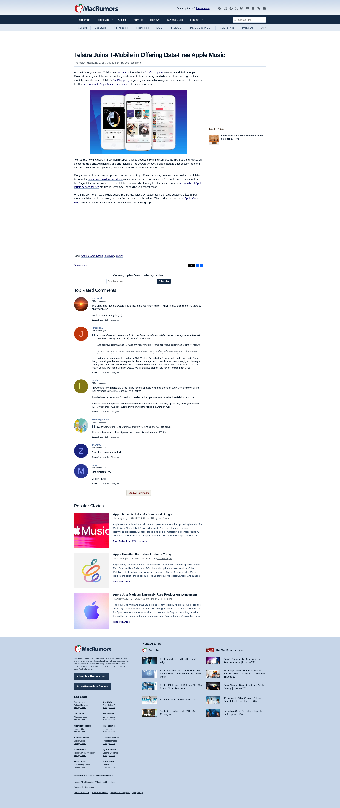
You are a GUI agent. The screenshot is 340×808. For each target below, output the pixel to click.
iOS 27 (159, 28)
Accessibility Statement (84, 787)
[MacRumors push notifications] (253, 8)
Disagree (115, 320)
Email (76, 708)
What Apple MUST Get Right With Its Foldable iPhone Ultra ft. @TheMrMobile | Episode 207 (245, 673)
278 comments (139, 541)
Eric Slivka (107, 702)
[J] (81, 340)
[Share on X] (191, 265)
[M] (81, 477)
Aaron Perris (108, 761)
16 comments (81, 265)
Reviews (155, 19)
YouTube (153, 650)
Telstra (119, 255)
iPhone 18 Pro (121, 28)
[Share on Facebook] (199, 265)
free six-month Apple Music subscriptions (106, 84)
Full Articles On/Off (100, 792)
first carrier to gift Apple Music (105, 178)
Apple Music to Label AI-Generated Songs (142, 514)
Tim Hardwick (109, 726)
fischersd (97, 298)
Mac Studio (100, 28)
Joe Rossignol (133, 62)
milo (94, 465)
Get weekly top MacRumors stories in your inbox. (138, 275)
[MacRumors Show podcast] (220, 8)
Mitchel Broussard (82, 726)
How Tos (138, 19)
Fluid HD (120, 792)
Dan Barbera (80, 750)
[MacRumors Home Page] (96, 8)
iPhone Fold (142, 28)
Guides (122, 19)
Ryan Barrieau (109, 750)
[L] (81, 392)
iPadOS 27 (176, 28)
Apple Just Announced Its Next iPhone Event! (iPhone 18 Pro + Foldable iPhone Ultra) (181, 673)
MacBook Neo (226, 28)
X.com (83, 708)
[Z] (81, 457)
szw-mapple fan (100, 419)
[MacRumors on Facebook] (231, 8)
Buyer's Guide (175, 19)
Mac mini (82, 28)
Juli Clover (163, 518)
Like (107, 320)
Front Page (83, 19)
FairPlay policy (121, 80)
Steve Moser (79, 761)
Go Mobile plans (153, 72)
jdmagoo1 (97, 327)
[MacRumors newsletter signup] (264, 8)
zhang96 (96, 445)
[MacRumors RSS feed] (258, 8)
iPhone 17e (247, 28)
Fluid (113, 792)
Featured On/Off (82, 792)
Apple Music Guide (92, 255)
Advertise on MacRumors (92, 686)
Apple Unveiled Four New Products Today (142, 554)
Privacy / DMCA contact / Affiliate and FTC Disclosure (97, 782)
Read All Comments (138, 493)
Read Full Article (121, 541)
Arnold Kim (79, 702)
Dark (139, 792)
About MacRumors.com (91, 676)
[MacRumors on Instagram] (225, 8)
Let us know (203, 8)
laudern (96, 380)
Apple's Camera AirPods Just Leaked (179, 699)
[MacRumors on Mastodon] (241, 8)
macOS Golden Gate (201, 28)
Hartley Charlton (81, 738)
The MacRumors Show (230, 650)
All (263, 28)
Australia (109, 255)
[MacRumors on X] (236, 8)
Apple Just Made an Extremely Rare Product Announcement (155, 594)
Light (134, 792)
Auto (128, 792)
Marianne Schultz (111, 738)
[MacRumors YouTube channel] (247, 8)
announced (123, 72)
